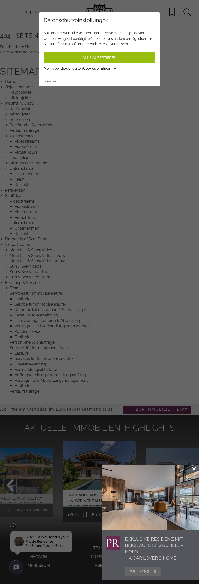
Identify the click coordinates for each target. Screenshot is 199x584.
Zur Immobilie (143, 571)
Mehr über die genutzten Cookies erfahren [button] (77, 68)
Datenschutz (50, 81)
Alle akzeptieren (100, 58)
